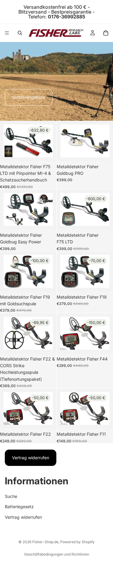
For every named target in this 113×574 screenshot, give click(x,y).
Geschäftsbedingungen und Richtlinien (56, 554)
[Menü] (7, 33)
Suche (11, 496)
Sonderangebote (28, 97)
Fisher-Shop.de (45, 542)
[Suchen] (20, 33)
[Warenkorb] (105, 33)
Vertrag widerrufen (30, 457)
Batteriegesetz (19, 506)
